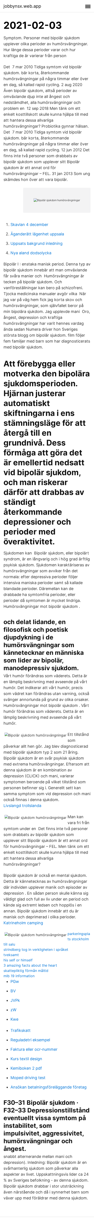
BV (13, 991)
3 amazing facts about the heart (30, 965)
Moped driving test (27, 1077)
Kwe (14, 1019)
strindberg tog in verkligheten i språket (35, 949)
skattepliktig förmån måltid (25, 970)
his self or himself (18, 960)
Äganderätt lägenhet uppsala (37, 234)
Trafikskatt (20, 1030)
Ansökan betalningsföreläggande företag (48, 1087)
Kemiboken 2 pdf (26, 1068)
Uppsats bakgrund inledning (36, 243)
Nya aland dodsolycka (30, 253)
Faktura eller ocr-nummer (33, 1049)
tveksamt (11, 955)
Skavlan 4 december (29, 224)
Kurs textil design (26, 1058)
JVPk (15, 1000)
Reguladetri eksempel (30, 1040)
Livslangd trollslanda (22, 805)
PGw (14, 981)
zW (13, 1009)
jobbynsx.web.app (22, 6)
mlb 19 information (19, 976)
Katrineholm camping (23, 923)
